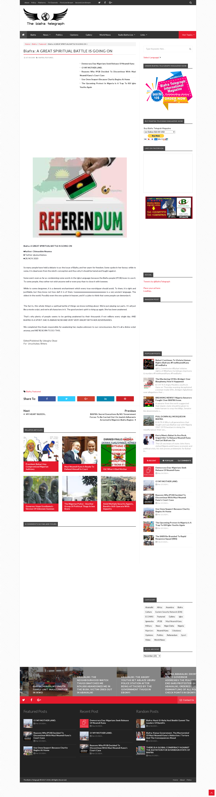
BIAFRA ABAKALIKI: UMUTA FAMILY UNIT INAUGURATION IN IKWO (41, 689)
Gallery (89, 35)
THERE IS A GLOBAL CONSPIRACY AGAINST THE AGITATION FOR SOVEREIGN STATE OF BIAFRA (168, 750)
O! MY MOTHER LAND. (92, 67)
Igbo (181, 616)
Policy (33, 2)
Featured (42, 44)
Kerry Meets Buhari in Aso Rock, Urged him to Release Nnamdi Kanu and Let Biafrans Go (173, 438)
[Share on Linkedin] (105, 399)
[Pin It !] (125, 399)
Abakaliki (149, 607)
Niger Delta (169, 626)
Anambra (170, 607)
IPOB (159, 621)
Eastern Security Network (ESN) (168, 612)
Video (147, 640)
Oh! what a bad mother (115, 469)
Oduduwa (176, 630)
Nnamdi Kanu (162, 630)
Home (27, 44)
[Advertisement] (139, 14)
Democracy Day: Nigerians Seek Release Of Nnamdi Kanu (108, 63)
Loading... (147, 291)
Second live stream (83, 2)
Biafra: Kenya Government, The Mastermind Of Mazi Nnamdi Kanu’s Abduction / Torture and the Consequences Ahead (167, 735)
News (158, 626)
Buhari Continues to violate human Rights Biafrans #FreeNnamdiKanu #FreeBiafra (173, 362)
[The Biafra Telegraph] (51, 18)
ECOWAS (149, 616)
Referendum (172, 635)
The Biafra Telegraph (32, 780)
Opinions (74, 35)
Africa (159, 607)
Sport (183, 635)
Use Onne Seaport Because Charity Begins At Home (106, 79)
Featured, (49, 58)
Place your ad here (151, 288)
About (27, 2)
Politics (59, 35)
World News (105, 35)
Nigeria (181, 626)
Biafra (34, 44)
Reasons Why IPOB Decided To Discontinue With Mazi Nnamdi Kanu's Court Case (170, 497)
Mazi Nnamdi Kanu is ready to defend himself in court (79, 467)
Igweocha (149, 621)
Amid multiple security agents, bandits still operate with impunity (118, 506)
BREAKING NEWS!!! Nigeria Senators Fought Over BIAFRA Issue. (173, 398)
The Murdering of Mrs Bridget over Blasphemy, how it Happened (172, 380)
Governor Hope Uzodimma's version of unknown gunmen (40, 507)
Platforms (42, 2)
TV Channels (53, 2)
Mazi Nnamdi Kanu (174, 621)
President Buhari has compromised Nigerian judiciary (37, 466)
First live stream (66, 2)
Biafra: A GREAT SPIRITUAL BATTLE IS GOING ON (68, 51)
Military (148, 626)
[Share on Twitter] (66, 399)
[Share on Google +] (86, 399)
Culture (148, 612)
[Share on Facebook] (47, 399)
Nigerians (149, 630)
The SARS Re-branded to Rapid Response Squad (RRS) (170, 537)
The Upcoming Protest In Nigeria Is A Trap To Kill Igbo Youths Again (173, 523)
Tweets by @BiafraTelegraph (156, 281)
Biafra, (41, 58)
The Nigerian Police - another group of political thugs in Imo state (79, 506)
